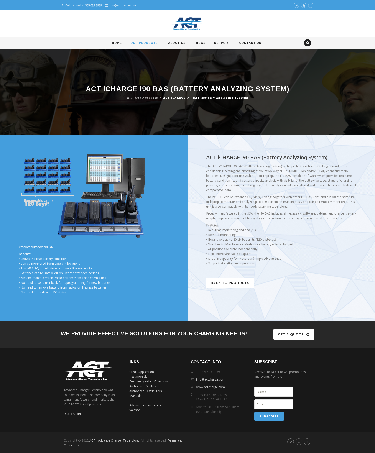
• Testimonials (137, 376)
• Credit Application (140, 372)
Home (117, 42)
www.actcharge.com (210, 387)
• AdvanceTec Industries (144, 405)
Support (222, 42)
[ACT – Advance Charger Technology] (187, 23)
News (201, 42)
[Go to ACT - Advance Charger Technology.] (128, 97)
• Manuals (134, 396)
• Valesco (133, 410)
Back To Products (230, 283)
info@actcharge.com (122, 5)
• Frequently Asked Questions (148, 381)
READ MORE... (74, 414)
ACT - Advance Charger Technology (114, 440)
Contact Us (250, 42)
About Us (177, 42)
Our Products (144, 42)
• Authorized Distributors (144, 391)
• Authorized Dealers (141, 386)
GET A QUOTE (291, 334)
